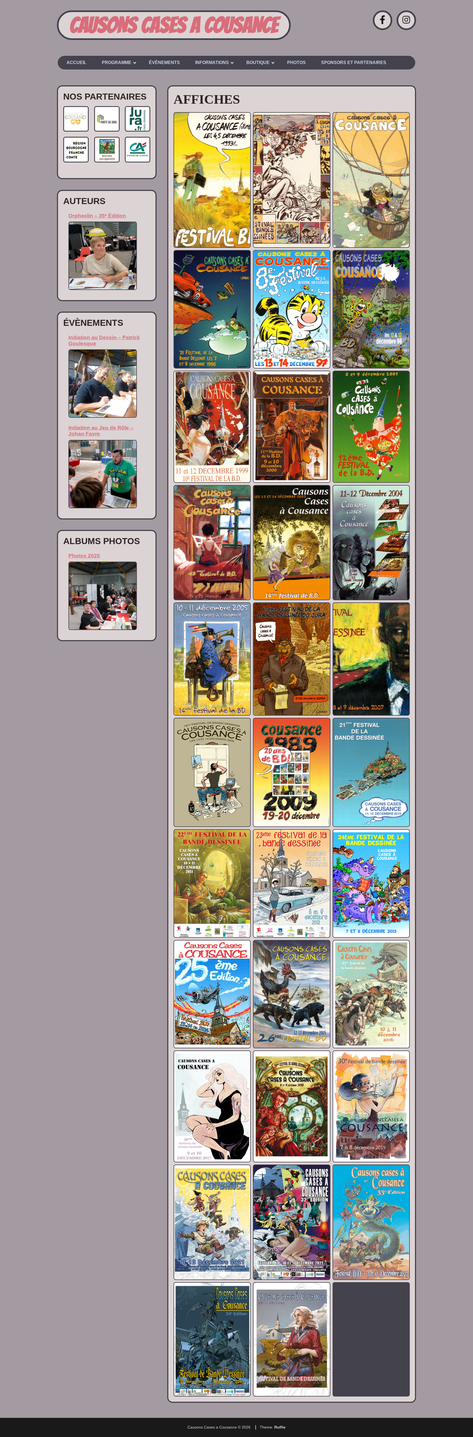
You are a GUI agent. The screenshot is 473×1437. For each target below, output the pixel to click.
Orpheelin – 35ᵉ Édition (97, 216)
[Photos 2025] (102, 596)
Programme (116, 62)
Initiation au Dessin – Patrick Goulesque (104, 340)
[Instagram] (406, 20)
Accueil (76, 62)
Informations (212, 62)
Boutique (258, 62)
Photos (296, 62)
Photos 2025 (84, 556)
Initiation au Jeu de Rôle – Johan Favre (100, 431)
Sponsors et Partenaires (353, 62)
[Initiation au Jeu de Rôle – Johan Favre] (102, 474)
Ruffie (279, 1427)
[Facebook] (382, 20)
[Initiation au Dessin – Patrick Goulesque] (102, 383)
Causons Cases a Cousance (174, 25)
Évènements (164, 62)
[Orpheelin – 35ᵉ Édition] (102, 256)
